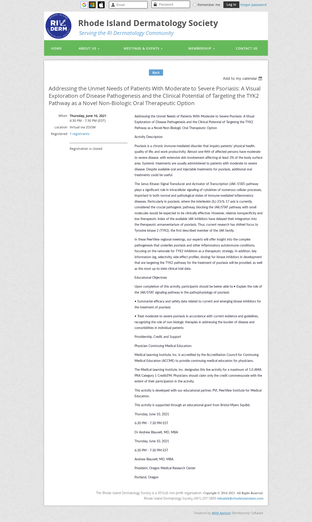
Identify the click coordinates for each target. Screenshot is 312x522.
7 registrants (80, 134)
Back (156, 72)
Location (61, 127)
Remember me (209, 5)
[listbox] (243, 78)
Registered (59, 134)
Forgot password (253, 5)
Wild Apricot (221, 513)
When (62, 116)
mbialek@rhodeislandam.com (240, 498)
